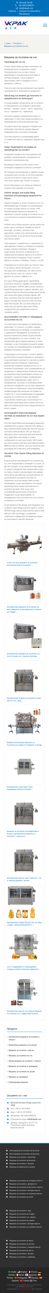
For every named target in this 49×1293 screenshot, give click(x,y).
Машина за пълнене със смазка (22, 1217)
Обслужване (24, 14)
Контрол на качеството (30, 11)
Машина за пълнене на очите (21, 1197)
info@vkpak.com (26, 8)
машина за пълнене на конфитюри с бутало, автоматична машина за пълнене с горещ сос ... (23, 833)
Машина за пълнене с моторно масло (24, 1190)
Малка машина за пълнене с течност (25, 1061)
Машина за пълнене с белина (21, 1164)
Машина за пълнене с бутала (21, 1254)
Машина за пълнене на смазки (21, 1220)
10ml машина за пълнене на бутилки (24, 1151)
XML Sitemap (37, 1289)
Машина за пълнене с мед (20, 1211)
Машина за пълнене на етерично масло (25, 1194)
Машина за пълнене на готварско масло (25, 1181)
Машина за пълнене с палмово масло (24, 1247)
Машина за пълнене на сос (21, 1056)
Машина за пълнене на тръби (22, 1072)
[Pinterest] (15, 28)
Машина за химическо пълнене (22, 1167)
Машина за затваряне (18, 1077)
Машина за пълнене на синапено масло (25, 1227)
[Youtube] (6, 28)
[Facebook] (11, 28)
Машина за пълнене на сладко (21, 1214)
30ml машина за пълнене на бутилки (24, 1154)
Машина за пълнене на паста (21, 1250)
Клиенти (12, 11)
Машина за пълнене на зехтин (21, 1244)
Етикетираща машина (18, 1082)
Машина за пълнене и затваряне (23, 1066)
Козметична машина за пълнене (23, 1045)
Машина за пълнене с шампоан (22, 1257)
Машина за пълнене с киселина (22, 1157)
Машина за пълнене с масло (21, 1050)
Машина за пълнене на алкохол (22, 1160)
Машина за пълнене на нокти (21, 1241)
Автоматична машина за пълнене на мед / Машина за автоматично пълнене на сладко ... (24, 609)
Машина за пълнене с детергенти (23, 1184)
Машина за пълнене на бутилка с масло (25, 1187)
